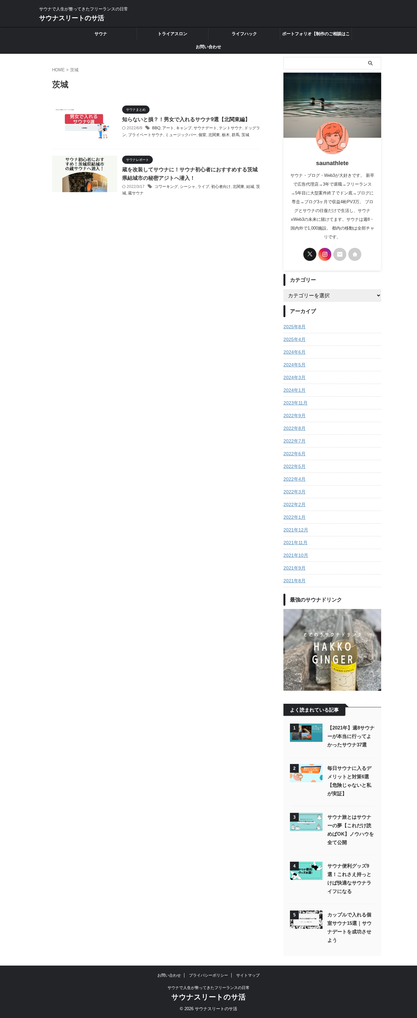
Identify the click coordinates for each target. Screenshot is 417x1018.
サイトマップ (248, 975)
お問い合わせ (208, 46)
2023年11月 (295, 402)
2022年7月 (294, 441)
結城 (250, 186)
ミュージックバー (180, 135)
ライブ (203, 186)
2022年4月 (294, 479)
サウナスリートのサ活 (71, 17)
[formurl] (339, 254)
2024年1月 (294, 390)
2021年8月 (294, 580)
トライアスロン (172, 33)
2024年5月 (294, 364)
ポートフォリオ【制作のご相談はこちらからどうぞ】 (316, 35)
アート (168, 128)
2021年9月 (294, 568)
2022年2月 (294, 504)
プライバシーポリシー (208, 975)
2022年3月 (294, 491)
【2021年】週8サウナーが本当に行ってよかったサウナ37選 (351, 736)
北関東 (214, 135)
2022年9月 (294, 415)
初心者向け (221, 186)
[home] (354, 254)
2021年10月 (295, 555)
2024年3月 (294, 377)
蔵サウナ (136, 193)
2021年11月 (295, 542)
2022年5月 (294, 466)
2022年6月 (294, 453)
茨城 (245, 135)
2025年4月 (294, 339)
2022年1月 (294, 517)
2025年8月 (294, 326)
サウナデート (205, 128)
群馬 (235, 135)
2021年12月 (295, 529)
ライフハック (244, 33)
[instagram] (324, 254)
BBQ (156, 128)
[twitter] (309, 254)
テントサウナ (230, 128)
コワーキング (166, 186)
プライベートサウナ (145, 135)
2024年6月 (294, 352)
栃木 (226, 135)
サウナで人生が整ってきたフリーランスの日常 (208, 987)
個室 (202, 135)
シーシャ (187, 186)
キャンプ (184, 128)
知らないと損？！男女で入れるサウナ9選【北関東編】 (186, 119)
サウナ (100, 33)
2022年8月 (294, 428)
